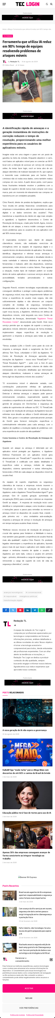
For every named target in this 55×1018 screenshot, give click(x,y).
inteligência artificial (28, 596)
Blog (10, 29)
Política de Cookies (17, 1015)
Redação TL (15, 62)
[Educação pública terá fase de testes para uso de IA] (27, 795)
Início (5, 29)
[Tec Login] (27, 4)
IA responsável (10, 596)
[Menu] (4, 4)
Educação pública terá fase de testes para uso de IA (27, 813)
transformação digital (13, 600)
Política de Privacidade (34, 1015)
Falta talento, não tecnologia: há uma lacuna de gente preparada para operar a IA (35, 930)
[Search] (51, 4)
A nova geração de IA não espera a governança (25, 730)
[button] (51, 959)
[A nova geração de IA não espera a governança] (27, 713)
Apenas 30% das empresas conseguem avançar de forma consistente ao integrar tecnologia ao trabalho (26, 855)
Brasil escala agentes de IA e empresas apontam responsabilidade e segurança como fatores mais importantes (35, 895)
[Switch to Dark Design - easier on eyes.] (47, 4)
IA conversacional (33, 592)
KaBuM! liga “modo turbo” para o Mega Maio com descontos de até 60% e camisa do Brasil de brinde (26, 771)
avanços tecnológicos (13, 592)
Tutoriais (8, 36)
